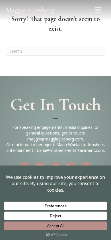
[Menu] (98, 10)
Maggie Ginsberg (30, 10)
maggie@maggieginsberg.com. (55, 139)
